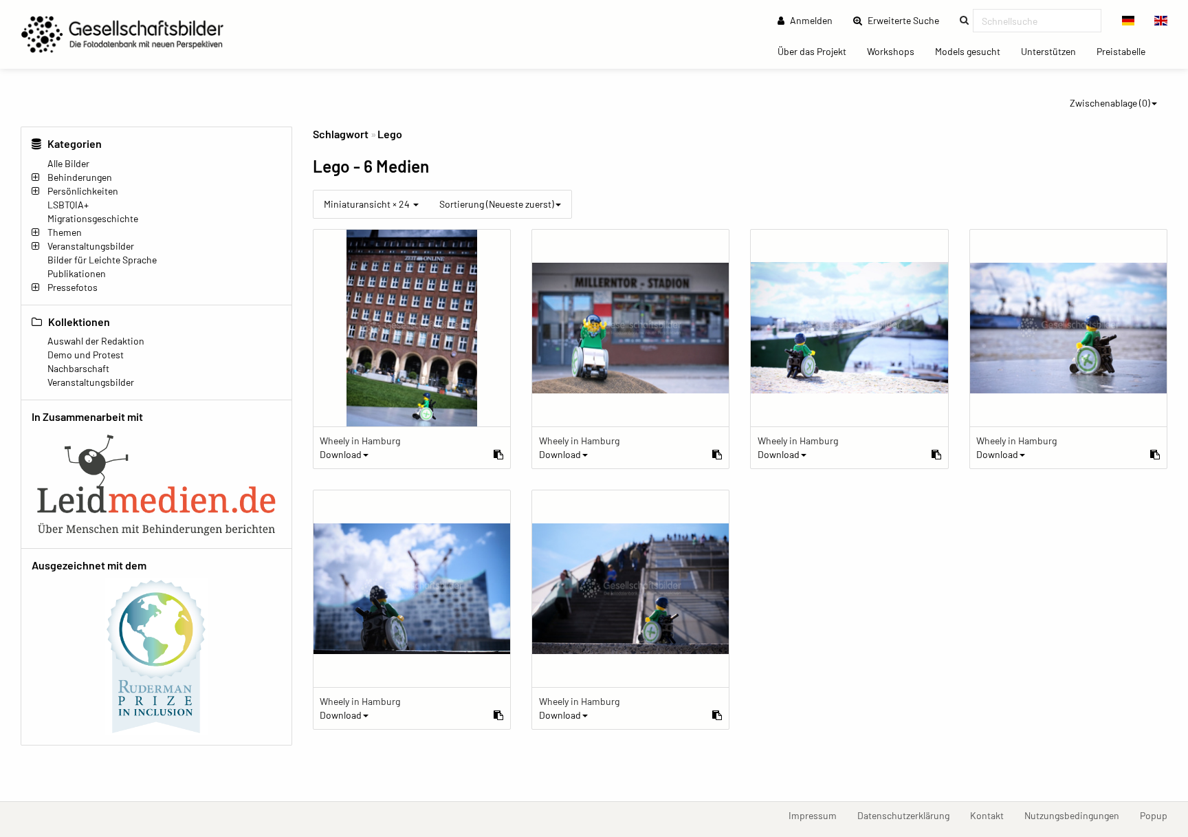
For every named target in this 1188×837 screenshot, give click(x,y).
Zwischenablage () (1110, 103)
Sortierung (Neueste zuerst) (496, 204)
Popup (1159, 815)
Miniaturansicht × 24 (368, 204)
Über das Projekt (817, 51)
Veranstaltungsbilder (90, 246)
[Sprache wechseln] (1128, 20)
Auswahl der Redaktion (95, 341)
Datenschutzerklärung (908, 815)
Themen (64, 232)
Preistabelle (1126, 51)
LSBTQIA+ (68, 204)
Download (341, 454)
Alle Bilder (68, 163)
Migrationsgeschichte (92, 218)
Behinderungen (79, 177)
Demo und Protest (85, 354)
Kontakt (992, 815)
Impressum (818, 815)
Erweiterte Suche (907, 20)
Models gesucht (973, 51)
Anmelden (810, 20)
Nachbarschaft (78, 368)
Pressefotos (72, 287)
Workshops (896, 51)
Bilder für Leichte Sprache (102, 259)
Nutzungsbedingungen (1077, 815)
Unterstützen (1053, 51)
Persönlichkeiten (82, 191)
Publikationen (76, 273)
